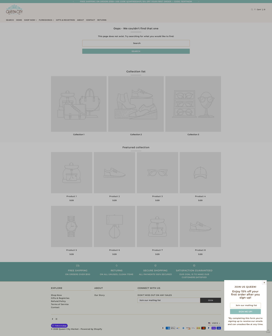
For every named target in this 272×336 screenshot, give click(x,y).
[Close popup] (264, 282)
